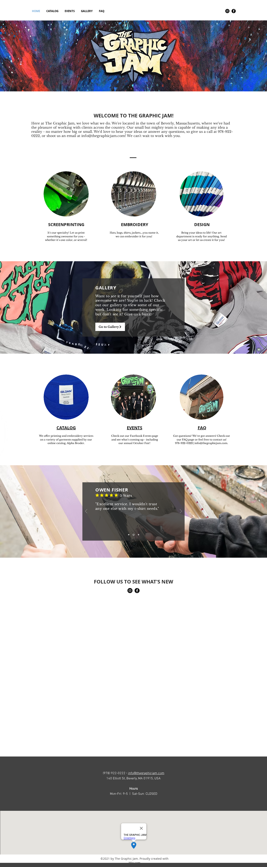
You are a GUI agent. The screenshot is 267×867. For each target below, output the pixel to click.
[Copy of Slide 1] (128, 534)
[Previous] (86, 511)
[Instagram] (227, 11)
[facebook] (234, 11)
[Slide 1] (134, 535)
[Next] (181, 511)
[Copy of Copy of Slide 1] (138, 534)
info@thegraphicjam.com (103, 136)
